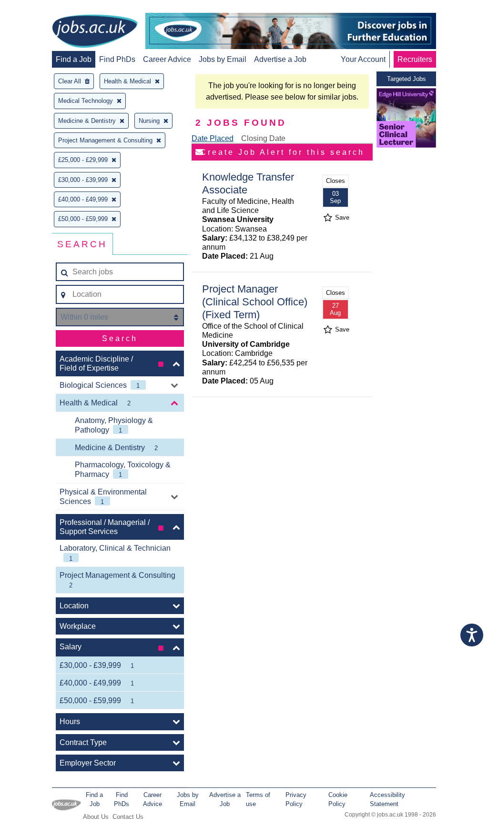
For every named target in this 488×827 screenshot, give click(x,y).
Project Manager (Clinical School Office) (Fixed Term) (254, 302)
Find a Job (74, 59)
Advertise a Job (280, 59)
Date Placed (213, 138)
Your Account (363, 59)
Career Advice (167, 59)
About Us (96, 816)
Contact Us (127, 816)
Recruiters (414, 59)
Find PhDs (117, 59)
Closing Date (263, 138)
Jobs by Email (222, 59)
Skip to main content (38, 8)
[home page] (95, 31)
